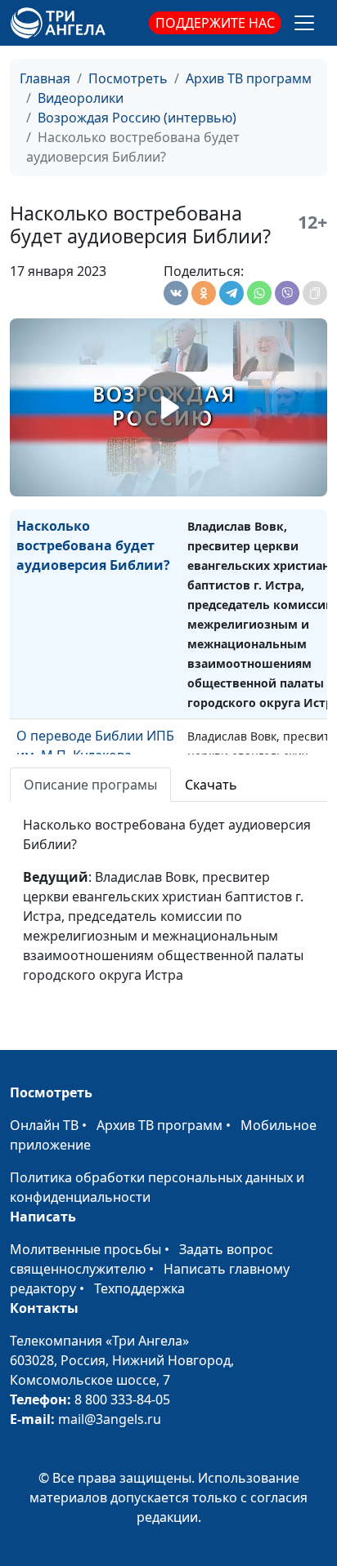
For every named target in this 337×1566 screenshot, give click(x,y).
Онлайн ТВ (44, 1125)
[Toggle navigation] (304, 23)
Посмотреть (128, 78)
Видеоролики (81, 98)
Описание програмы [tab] (90, 785)
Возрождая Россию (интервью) (137, 118)
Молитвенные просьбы (85, 1249)
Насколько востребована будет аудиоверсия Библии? (93, 545)
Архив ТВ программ (249, 78)
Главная (45, 78)
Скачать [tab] (211, 785)
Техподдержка (139, 1288)
